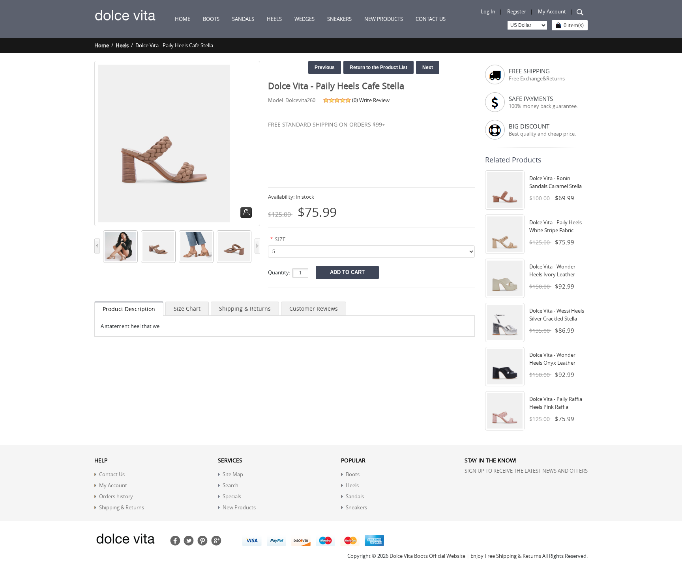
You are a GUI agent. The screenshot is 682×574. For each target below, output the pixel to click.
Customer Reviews (313, 308)
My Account (552, 11)
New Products (239, 507)
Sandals (355, 496)
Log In (488, 11)
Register (516, 11)
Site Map (233, 474)
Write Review (374, 100)
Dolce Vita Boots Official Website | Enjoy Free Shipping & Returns (465, 555)
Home (182, 18)
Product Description (129, 309)
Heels (122, 45)
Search (230, 485)
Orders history (116, 496)
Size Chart (187, 308)
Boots (353, 474)
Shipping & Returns (245, 308)
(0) (355, 100)
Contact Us (112, 474)
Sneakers (356, 507)
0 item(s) (574, 25)
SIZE (280, 239)
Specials (232, 496)
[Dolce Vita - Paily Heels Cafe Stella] (119, 234)
